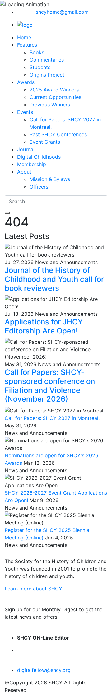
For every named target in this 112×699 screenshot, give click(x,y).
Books (37, 52)
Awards (26, 82)
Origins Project (47, 75)
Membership (31, 164)
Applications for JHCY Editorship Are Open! (44, 326)
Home (24, 37)
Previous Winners (50, 104)
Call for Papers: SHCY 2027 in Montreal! (52, 418)
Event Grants (45, 142)
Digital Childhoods (39, 157)
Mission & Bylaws (50, 179)
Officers (39, 187)
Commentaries (47, 60)
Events (25, 112)
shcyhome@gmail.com (62, 12)
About (24, 172)
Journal (26, 149)
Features (27, 45)
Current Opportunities (55, 97)
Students (40, 67)
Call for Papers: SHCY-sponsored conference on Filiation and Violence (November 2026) (50, 385)
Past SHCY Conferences (58, 134)
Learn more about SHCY (33, 588)
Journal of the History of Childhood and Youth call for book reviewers (54, 279)
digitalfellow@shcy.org (44, 670)
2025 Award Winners (54, 89)
